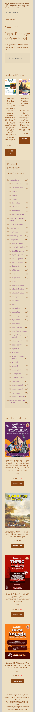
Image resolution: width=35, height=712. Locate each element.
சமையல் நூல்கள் (17, 316)
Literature (15, 207)
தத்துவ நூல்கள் (17, 341)
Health (14, 195)
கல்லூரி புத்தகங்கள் (16, 232)
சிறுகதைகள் (16, 320)
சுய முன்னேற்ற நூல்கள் (19, 331)
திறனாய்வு (15, 349)
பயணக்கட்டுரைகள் (18, 377)
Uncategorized (14, 228)
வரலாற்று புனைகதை (18, 396)
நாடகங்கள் (15, 352)
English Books (14, 180)
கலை (14, 281)
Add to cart (10, 152)
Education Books (17, 188)
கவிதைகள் (15, 297)
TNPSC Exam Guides (16, 224)
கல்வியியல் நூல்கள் (18, 285)
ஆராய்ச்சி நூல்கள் (18, 251)
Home (9, 27)
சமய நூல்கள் (16, 308)
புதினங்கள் (15, 381)
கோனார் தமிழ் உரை (16, 236)
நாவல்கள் (15, 362)
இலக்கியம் (15, 266)
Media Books (16, 211)
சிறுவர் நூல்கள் (17, 327)
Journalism (16, 203)
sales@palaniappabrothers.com (17, 709)
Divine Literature (17, 184)
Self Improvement (18, 214)
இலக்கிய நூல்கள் (17, 259)
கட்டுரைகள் (16, 270)
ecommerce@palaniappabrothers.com (17, 707)
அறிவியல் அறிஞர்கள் (19, 247)
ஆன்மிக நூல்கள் (17, 255)
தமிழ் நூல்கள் (14, 239)
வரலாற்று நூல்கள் (17, 385)
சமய (13, 304)
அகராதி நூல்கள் (17, 243)
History (14, 199)
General (14, 191)
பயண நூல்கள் (16, 370)
